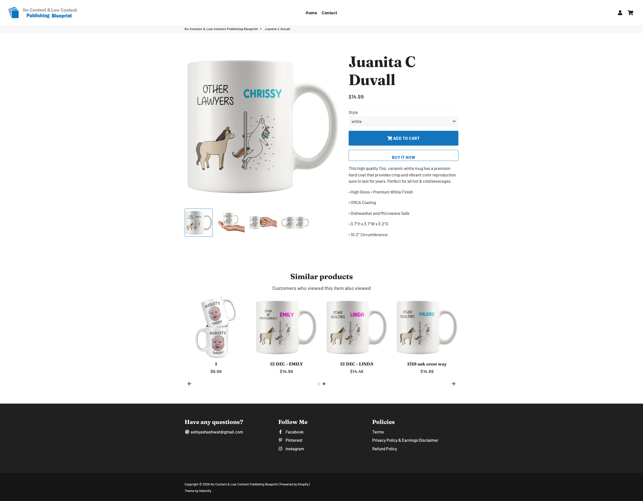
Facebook (294, 431)
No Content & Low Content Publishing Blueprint (221, 29)
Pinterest (293, 440)
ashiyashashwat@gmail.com (216, 431)
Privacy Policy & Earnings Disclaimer (405, 440)
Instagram (294, 448)
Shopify (303, 484)
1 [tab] (319, 384)
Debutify (205, 491)
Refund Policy (384, 448)
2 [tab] (324, 384)
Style (353, 112)
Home (311, 12)
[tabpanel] (216, 335)
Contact (329, 12)
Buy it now (403, 157)
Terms (378, 431)
